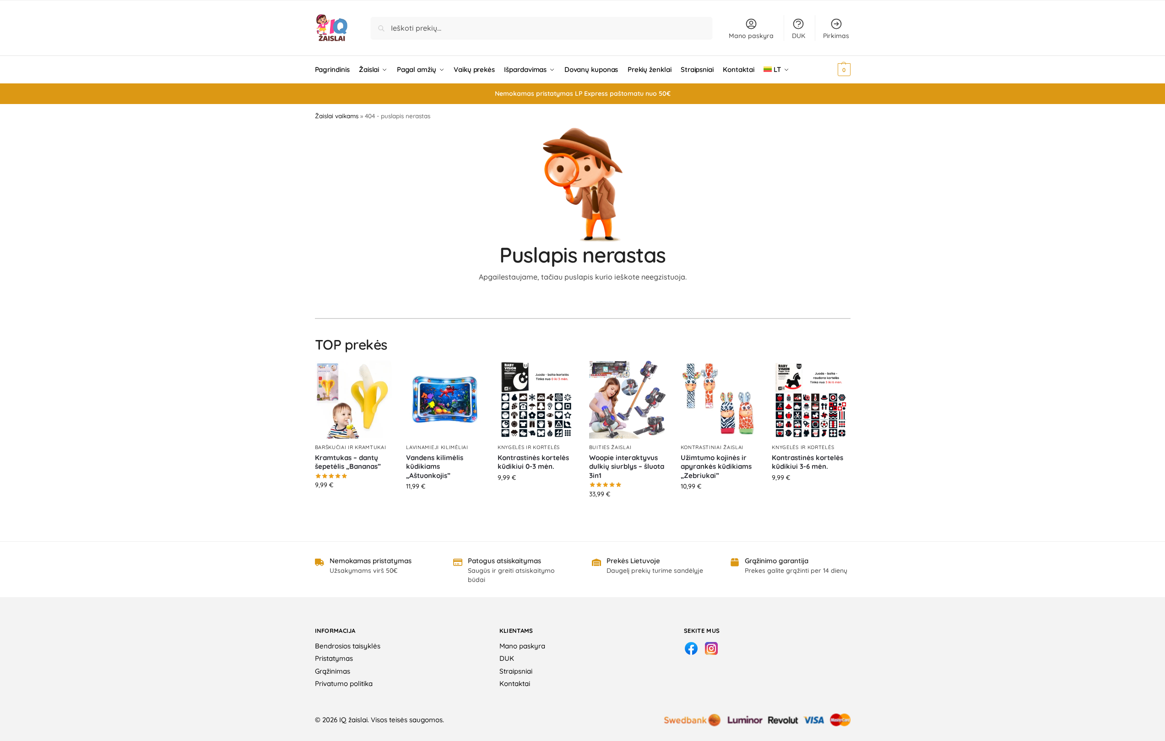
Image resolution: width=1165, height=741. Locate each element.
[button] (831, 69)
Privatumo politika (344, 683)
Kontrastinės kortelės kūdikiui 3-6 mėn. (807, 462)
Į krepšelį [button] (354, 504)
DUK (798, 36)
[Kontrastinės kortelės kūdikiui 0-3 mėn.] (536, 400)
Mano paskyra (751, 36)
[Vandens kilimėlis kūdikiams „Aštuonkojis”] (445, 400)
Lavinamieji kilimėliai (437, 447)
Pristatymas (334, 658)
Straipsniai (515, 671)
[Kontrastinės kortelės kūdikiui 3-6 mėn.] (811, 400)
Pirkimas (836, 36)
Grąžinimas (332, 671)
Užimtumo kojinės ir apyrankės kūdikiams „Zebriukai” (716, 466)
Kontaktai (514, 683)
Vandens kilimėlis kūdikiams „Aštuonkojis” (434, 466)
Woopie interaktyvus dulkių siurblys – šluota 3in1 (626, 466)
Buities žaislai (610, 447)
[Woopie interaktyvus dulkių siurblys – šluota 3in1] (628, 400)
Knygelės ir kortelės (529, 447)
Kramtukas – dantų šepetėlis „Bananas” (348, 462)
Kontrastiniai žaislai (712, 447)
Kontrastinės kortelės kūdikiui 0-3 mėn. (533, 462)
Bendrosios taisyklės (347, 646)
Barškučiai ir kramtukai (350, 447)
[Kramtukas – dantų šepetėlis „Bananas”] (354, 400)
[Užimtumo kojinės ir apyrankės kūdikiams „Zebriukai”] (720, 400)
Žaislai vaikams (336, 116)
